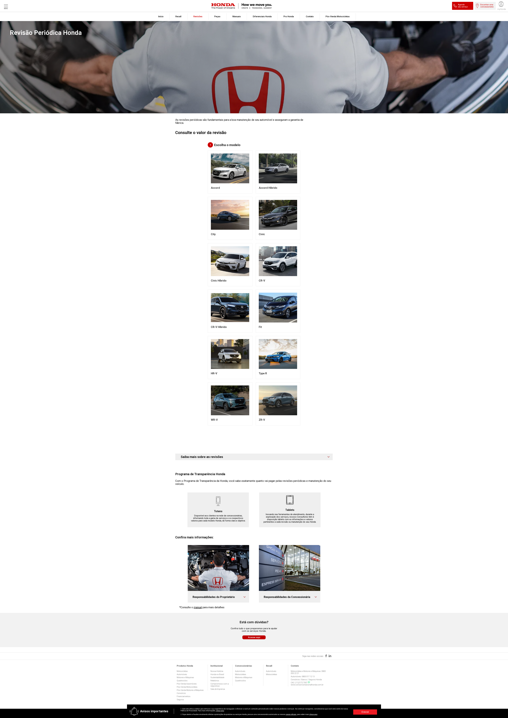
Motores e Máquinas (185, 677)
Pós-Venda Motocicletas (338, 16)
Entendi (365, 712)
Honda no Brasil (217, 674)
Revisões (197, 16)
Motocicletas (182, 671)
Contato (310, 16)
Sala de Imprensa (217, 689)
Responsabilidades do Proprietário (214, 597)
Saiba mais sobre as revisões (202, 457)
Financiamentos (183, 696)
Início (161, 16)
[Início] (257, 6)
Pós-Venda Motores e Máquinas (190, 690)
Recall (178, 16)
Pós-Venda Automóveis (187, 684)
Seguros (180, 700)
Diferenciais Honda (262, 16)
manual (198, 607)
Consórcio (181, 693)
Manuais (236, 16)
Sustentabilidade (217, 677)
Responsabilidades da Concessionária (287, 597)
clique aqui (220, 711)
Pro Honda (289, 16)
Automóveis (182, 674)
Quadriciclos (182, 681)
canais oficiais (291, 714)
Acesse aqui (254, 637)
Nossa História (216, 671)
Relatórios (214, 681)
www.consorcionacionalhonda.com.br (307, 685)
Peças (217, 16)
